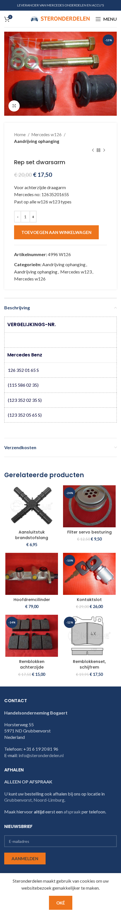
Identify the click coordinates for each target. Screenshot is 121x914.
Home (20, 134)
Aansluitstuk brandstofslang (31, 534)
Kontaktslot (89, 599)
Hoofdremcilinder (32, 599)
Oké (60, 902)
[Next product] (104, 150)
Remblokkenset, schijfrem (89, 664)
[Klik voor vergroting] (14, 106)
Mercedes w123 (76, 271)
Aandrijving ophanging (36, 141)
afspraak (72, 811)
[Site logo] (60, 18)
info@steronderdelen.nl (41, 755)
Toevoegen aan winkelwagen (56, 232)
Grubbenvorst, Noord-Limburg (34, 799)
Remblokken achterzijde (31, 664)
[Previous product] (93, 150)
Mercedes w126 (46, 134)
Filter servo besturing (89, 532)
